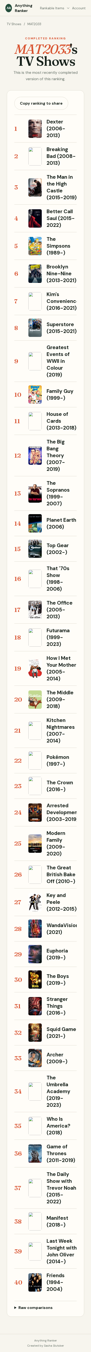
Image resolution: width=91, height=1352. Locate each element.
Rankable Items (52, 8)
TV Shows (14, 24)
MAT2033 (34, 24)
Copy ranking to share (41, 103)
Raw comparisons (35, 1307)
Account (79, 8)
